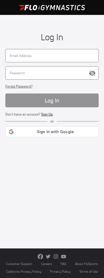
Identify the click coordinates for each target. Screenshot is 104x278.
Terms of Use (88, 271)
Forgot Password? (19, 86)
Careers (46, 264)
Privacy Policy (60, 271)
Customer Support (19, 264)
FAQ (63, 264)
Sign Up (47, 114)
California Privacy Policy (23, 271)
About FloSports (86, 264)
